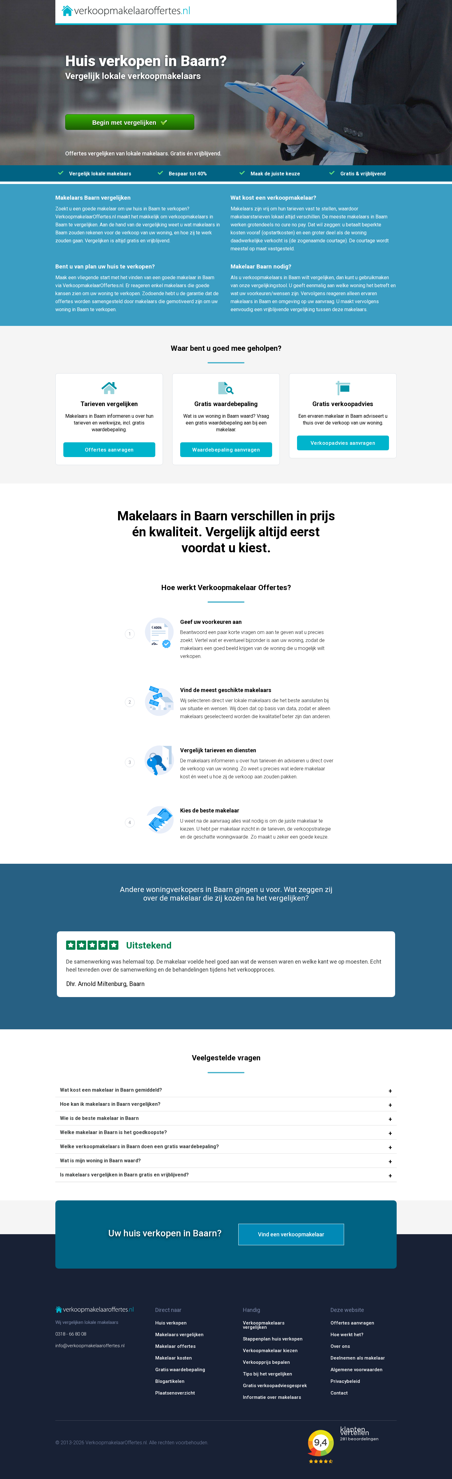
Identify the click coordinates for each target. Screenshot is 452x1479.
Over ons (340, 1346)
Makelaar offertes (175, 1346)
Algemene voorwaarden (357, 1369)
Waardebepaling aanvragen (226, 450)
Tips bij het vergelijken (267, 1374)
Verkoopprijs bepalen (266, 1362)
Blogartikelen (169, 1381)
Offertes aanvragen (109, 450)
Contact (339, 1393)
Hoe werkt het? (347, 1334)
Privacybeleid (345, 1381)
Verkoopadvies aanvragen (343, 443)
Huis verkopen (171, 1323)
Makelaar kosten (173, 1358)
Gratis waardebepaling (180, 1369)
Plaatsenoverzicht (175, 1393)
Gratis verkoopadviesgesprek (275, 1385)
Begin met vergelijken (124, 122)
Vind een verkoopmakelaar (291, 1234)
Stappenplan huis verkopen (273, 1339)
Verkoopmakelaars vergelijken (263, 1325)
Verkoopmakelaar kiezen (270, 1350)
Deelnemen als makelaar (358, 1358)
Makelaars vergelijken (179, 1334)
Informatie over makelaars (272, 1397)
